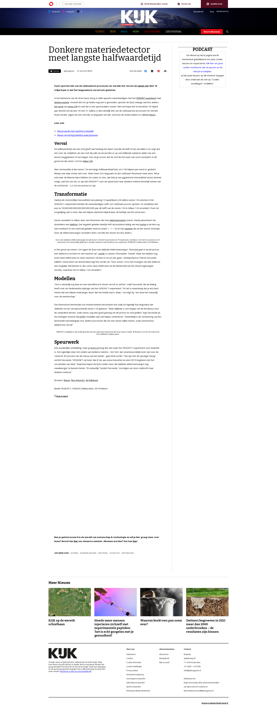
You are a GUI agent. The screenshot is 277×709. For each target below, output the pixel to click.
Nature (152, 114)
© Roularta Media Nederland (138, 690)
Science (100, 31)
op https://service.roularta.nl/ (196, 686)
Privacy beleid (132, 670)
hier (76, 541)
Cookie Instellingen (134, 666)
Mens (136, 31)
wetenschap (128, 553)
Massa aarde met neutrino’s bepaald (75, 131)
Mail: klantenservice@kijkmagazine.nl (199, 690)
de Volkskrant (92, 380)
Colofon (129, 658)
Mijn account (164, 662)
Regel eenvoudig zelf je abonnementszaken (201, 682)
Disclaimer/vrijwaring (135, 674)
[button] (214, 4)
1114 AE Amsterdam (192, 662)
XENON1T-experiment (146, 98)
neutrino (129, 228)
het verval (58, 106)
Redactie (187, 654)
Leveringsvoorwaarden (135, 678)
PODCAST (203, 49)
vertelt (101, 253)
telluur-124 (87, 161)
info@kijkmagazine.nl (192, 670)
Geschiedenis (152, 31)
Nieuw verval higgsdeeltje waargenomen (77, 135)
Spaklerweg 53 (190, 658)
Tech (113, 31)
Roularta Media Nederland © (215, 703)
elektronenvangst (118, 220)
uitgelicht (115, 553)
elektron (74, 224)
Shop (212, 12)
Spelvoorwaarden (133, 686)
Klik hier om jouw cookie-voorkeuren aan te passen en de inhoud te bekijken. (203, 67)
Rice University (78, 380)
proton (143, 224)
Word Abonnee (212, 31)
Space (124, 31)
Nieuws (56, 71)
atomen (74, 553)
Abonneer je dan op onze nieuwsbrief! (75, 671)
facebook (56, 12)
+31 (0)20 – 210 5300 (192, 666)
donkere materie (61, 102)
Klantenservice (223, 11)
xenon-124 (143, 86)
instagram (70, 12)
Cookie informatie (133, 662)
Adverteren (131, 654)
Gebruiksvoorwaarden (135, 682)
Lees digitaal (174, 31)
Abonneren (164, 654)
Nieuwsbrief (198, 12)
